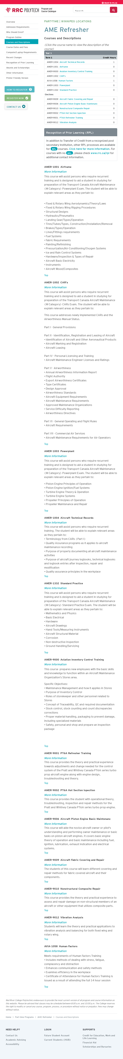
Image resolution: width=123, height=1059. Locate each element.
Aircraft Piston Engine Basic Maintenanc (79, 103)
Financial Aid (89, 1042)
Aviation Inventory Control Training (76, 71)
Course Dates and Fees (17, 46)
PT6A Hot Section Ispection (73, 112)
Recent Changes (14, 57)
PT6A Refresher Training (71, 117)
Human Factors (66, 80)
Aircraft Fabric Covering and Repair (76, 98)
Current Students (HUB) (57, 1039)
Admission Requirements (17, 26)
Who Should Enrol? (15, 31)
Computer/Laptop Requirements (21, 52)
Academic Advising (16, 1039)
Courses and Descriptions (18, 41)
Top (46, 274)
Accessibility (12, 1043)
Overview (10, 21)
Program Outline (13, 36)
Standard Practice (68, 89)
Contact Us (11, 1035)
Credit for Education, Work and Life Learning (99, 1036)
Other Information (14, 72)
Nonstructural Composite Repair (75, 108)
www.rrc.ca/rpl (100, 152)
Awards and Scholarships (17, 67)
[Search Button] (113, 10)
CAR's (63, 75)
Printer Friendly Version (17, 77)
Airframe (64, 66)
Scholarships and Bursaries (97, 1046)
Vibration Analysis (68, 122)
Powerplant (65, 85)
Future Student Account (57, 1035)
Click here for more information (89, 148)
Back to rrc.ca (110, 2)
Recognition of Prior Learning (20, 62)
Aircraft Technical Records (72, 61)
